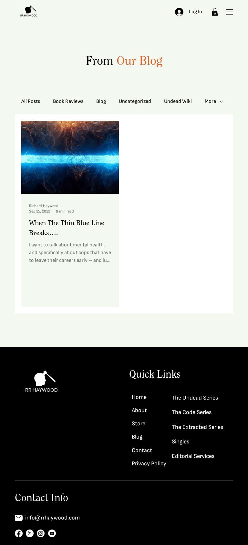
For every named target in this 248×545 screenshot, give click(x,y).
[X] (30, 533)
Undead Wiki (178, 101)
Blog (101, 101)
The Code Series (192, 412)
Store (138, 423)
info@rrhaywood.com (52, 517)
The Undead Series (195, 397)
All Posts (30, 101)
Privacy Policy (149, 463)
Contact (142, 450)
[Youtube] (52, 533)
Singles (180, 441)
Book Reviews (68, 101)
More (210, 101)
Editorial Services (193, 456)
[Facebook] (19, 533)
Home (139, 397)
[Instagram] (41, 533)
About (139, 410)
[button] (215, 12)
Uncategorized (135, 101)
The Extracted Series (197, 427)
